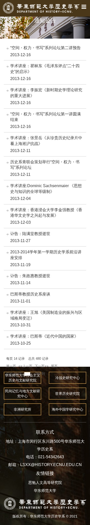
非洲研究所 (22, 409)
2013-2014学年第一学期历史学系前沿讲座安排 (46, 255)
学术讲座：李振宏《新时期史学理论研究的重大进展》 (46, 93)
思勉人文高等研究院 (45, 482)
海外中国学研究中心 (67, 409)
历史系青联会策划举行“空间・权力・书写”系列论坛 (45, 165)
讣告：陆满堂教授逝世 (30, 234)
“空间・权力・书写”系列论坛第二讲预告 (45, 48)
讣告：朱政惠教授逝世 (30, 276)
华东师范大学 (45, 490)
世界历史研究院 (67, 394)
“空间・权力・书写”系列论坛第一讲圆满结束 (45, 117)
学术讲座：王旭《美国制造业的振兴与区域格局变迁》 (46, 315)
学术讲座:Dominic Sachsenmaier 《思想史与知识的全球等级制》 (46, 189)
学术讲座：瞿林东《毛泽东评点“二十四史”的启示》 (45, 69)
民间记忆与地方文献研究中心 (22, 393)
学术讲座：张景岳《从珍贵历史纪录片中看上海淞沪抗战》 (46, 141)
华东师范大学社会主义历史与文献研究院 (22, 377)
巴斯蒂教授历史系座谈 (30, 294)
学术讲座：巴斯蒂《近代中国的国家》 (44, 336)
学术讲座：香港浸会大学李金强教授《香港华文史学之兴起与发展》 (46, 213)
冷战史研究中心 (67, 378)
